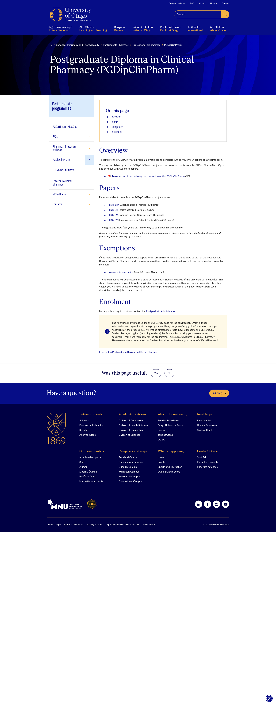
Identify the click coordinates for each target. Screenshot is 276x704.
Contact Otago (207, 451)
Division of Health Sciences (133, 425)
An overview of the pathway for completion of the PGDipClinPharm (148, 176)
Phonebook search (207, 462)
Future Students (91, 414)
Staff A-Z (201, 457)
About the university (172, 414)
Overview (115, 117)
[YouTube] (225, 504)
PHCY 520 (113, 215)
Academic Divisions (132, 414)
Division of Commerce (131, 420)
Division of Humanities (131, 430)
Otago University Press (170, 425)
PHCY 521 (113, 220)
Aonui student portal (90, 457)
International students (91, 481)
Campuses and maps (133, 451)
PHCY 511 (113, 210)
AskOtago (217, 393)
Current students (177, 3)
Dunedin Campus (128, 467)
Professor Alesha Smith (120, 272)
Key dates (84, 430)
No (169, 373)
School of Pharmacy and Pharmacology (77, 45)
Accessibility (149, 524)
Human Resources (207, 425)
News (161, 457)
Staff (192, 3)
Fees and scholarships (91, 425)
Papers (114, 122)
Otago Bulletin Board (169, 471)
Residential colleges (168, 420)
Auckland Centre (128, 457)
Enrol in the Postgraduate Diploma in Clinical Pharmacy (129, 352)
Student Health (205, 430)
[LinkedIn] (198, 504)
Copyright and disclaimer (117, 524)
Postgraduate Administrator (161, 311)
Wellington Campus (129, 471)
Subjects (84, 420)
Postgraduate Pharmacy (116, 45)
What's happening (171, 451)
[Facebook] (207, 504)
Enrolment (116, 132)
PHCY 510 (113, 204)
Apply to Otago (87, 434)
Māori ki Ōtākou (88, 471)
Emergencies (204, 420)
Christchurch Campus (130, 462)
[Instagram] (216, 504)
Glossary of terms (94, 524)
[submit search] (225, 14)
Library (213, 3)
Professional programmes (146, 45)
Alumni (202, 3)
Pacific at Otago (87, 476)
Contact (225, 3)
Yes (156, 373)
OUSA (161, 439)
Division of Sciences (129, 434)
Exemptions (117, 127)
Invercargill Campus (129, 476)
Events (161, 462)
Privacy (135, 524)
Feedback (78, 524)
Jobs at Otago (165, 434)
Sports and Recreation (170, 467)
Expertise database (207, 467)
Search (67, 524)
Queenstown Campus (130, 481)
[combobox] (197, 14)
